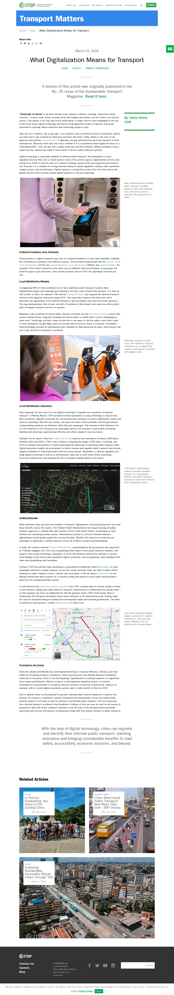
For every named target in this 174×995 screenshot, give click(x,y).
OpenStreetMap (107, 265)
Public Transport (97, 68)
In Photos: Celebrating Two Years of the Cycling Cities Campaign (36, 804)
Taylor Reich (138, 118)
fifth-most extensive (98, 314)
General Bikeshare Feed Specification (68, 265)
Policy (77, 68)
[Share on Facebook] (25, 43)
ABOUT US (71, 5)
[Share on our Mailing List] (40, 43)
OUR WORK (84, 5)
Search (149, 965)
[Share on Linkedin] (28, 43)
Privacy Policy (86, 991)
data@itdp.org (63, 602)
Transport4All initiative (60, 547)
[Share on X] (21, 43)
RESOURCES (130, 5)
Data (65, 68)
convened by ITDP (50, 140)
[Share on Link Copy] (36, 43)
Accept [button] (99, 991)
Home (22, 30)
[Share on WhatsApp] (32, 43)
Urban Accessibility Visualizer (54, 586)
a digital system (61, 438)
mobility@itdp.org (60, 963)
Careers (24, 967)
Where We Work (113, 5)
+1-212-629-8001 (60, 966)
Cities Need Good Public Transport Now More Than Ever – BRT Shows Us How (107, 804)
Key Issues (97, 5)
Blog (32, 30)
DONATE (151, 5)
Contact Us (26, 963)
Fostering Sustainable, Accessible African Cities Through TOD (39, 872)
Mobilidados (104, 567)
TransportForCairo (75, 294)
